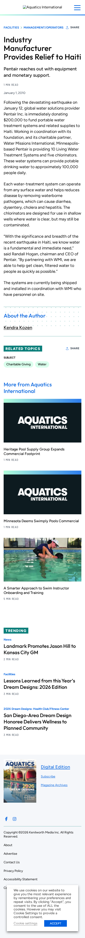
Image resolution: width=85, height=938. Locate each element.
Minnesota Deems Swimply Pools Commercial (41, 521)
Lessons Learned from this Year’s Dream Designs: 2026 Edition (39, 683)
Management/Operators (43, 27)
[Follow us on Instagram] (14, 819)
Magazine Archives (54, 785)
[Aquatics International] (42, 7)
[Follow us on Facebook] (6, 819)
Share (74, 27)
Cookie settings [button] (25, 923)
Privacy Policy (13, 871)
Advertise (10, 854)
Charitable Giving (18, 364)
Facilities (11, 27)
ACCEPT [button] (55, 923)
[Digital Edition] (20, 800)
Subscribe (48, 776)
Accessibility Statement (20, 879)
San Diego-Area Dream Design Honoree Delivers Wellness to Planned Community (37, 721)
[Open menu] (77, 7)
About (8, 845)
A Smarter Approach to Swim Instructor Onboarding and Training (36, 590)
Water (42, 364)
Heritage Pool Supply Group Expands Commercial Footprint (34, 451)
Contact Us (12, 862)
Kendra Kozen (18, 327)
